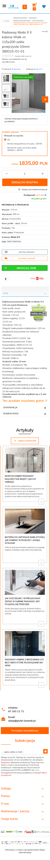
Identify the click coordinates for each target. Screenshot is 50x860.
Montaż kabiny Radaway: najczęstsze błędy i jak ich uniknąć (20, 479)
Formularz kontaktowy (24, 730)
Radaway (16, 69)
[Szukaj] (24, 7)
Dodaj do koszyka (25, 182)
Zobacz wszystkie (27, 441)
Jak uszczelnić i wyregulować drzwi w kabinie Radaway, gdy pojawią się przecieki (22, 601)
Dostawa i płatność (26, 258)
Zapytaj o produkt (27, 252)
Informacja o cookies (14, 850)
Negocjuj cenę (26, 268)
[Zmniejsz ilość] (6, 173)
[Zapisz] (45, 751)
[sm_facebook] (5, 278)
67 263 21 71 (16, 711)
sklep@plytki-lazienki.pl (22, 720)
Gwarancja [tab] (10, 407)
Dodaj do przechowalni (34, 190)
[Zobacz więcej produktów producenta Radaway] (44, 31)
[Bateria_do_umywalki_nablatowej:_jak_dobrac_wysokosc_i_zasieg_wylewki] (41, 562)
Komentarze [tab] (11, 413)
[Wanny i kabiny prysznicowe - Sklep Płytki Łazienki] (13, 6)
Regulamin (5, 762)
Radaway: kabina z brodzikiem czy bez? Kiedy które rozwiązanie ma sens (24, 662)
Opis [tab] (5, 293)
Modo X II (38, 69)
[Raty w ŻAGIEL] (37, 278)
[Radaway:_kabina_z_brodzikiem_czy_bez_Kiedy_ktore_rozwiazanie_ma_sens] (41, 685)
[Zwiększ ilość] (42, 173)
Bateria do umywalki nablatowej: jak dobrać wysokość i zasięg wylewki (25, 540)
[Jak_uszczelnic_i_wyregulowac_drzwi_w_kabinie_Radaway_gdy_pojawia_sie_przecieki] (41, 624)
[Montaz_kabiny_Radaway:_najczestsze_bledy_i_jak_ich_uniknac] (41, 501)
